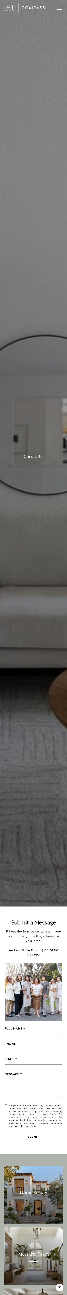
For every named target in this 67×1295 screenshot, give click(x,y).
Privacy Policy (29, 1125)
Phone (10, 1043)
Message (12, 1074)
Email (9, 1059)
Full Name (14, 1028)
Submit (33, 1136)
